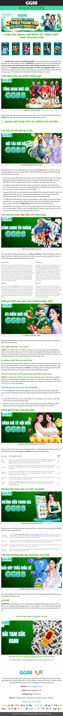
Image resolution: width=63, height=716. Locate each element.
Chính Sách (36, 702)
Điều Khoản (26, 702)
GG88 (3, 61)
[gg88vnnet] (31, 3)
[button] (20, 8)
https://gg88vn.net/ (37, 534)
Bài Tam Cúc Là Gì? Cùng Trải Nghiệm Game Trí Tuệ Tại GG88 (31, 656)
